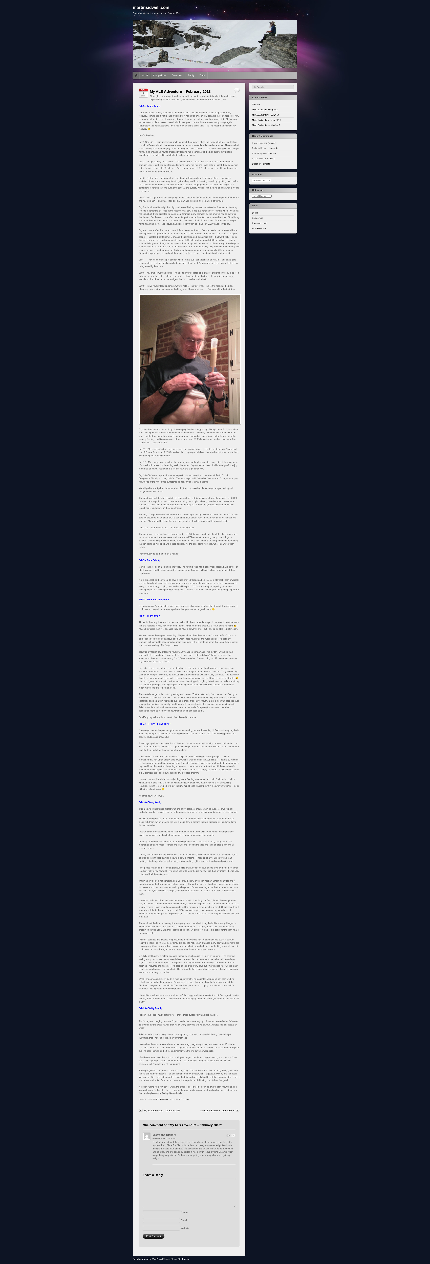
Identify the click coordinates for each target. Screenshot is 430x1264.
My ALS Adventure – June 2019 (266, 120)
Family (191, 75)
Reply (231, 1135)
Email (184, 1220)
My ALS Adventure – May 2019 (266, 125)
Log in (255, 213)
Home (136, 75)
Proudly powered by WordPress (147, 1259)
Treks (202, 75)
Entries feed (257, 218)
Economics (177, 75)
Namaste (256, 104)
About (145, 75)
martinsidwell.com (151, 7)
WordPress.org (259, 228)
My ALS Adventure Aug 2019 (265, 110)
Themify (185, 1259)
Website (185, 1228)
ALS (157, 1099)
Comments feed (259, 223)
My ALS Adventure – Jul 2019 (265, 115)
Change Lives (159, 75)
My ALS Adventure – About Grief (217, 1110)
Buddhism (164, 1099)
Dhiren (255, 164)
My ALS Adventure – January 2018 (162, 1110)
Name (184, 1212)
